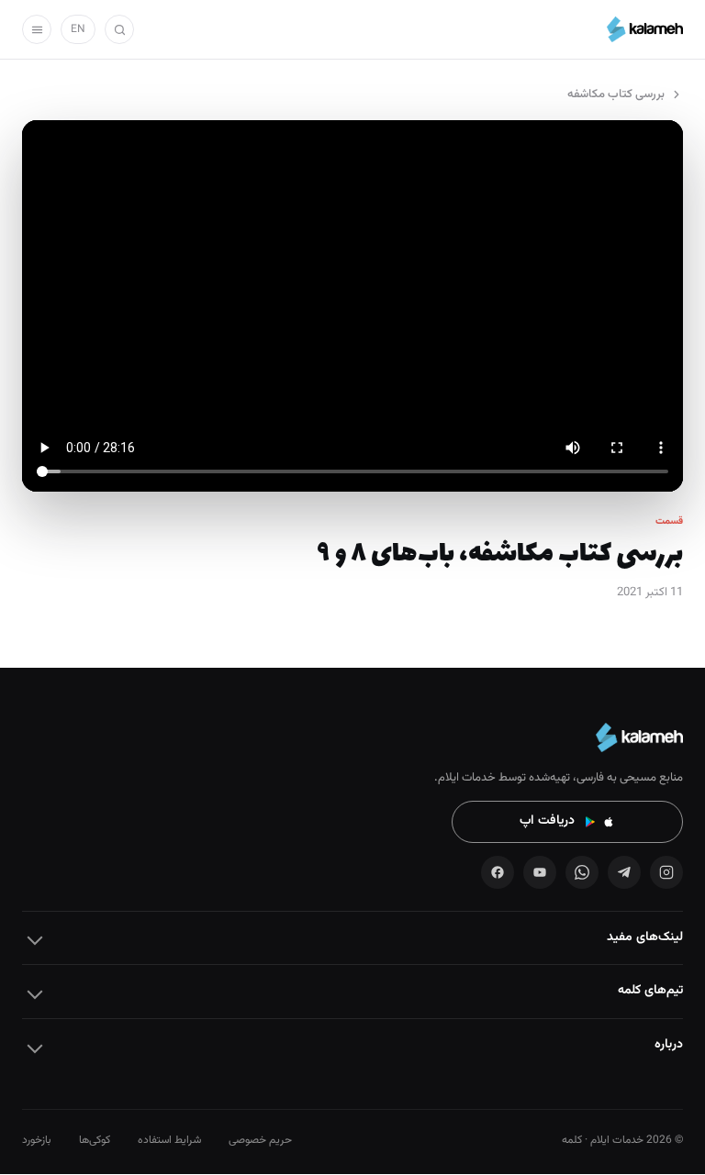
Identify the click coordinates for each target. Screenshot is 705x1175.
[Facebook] (497, 872)
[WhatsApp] (582, 872)
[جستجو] (119, 29)
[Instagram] (666, 872)
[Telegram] (624, 872)
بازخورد (36, 1140)
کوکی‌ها (94, 1140)
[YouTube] (539, 872)
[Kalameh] (645, 29)
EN (78, 29)
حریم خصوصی (260, 1140)
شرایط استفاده (169, 1140)
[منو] (36, 29)
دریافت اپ (547, 821)
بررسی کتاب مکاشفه (616, 94)
